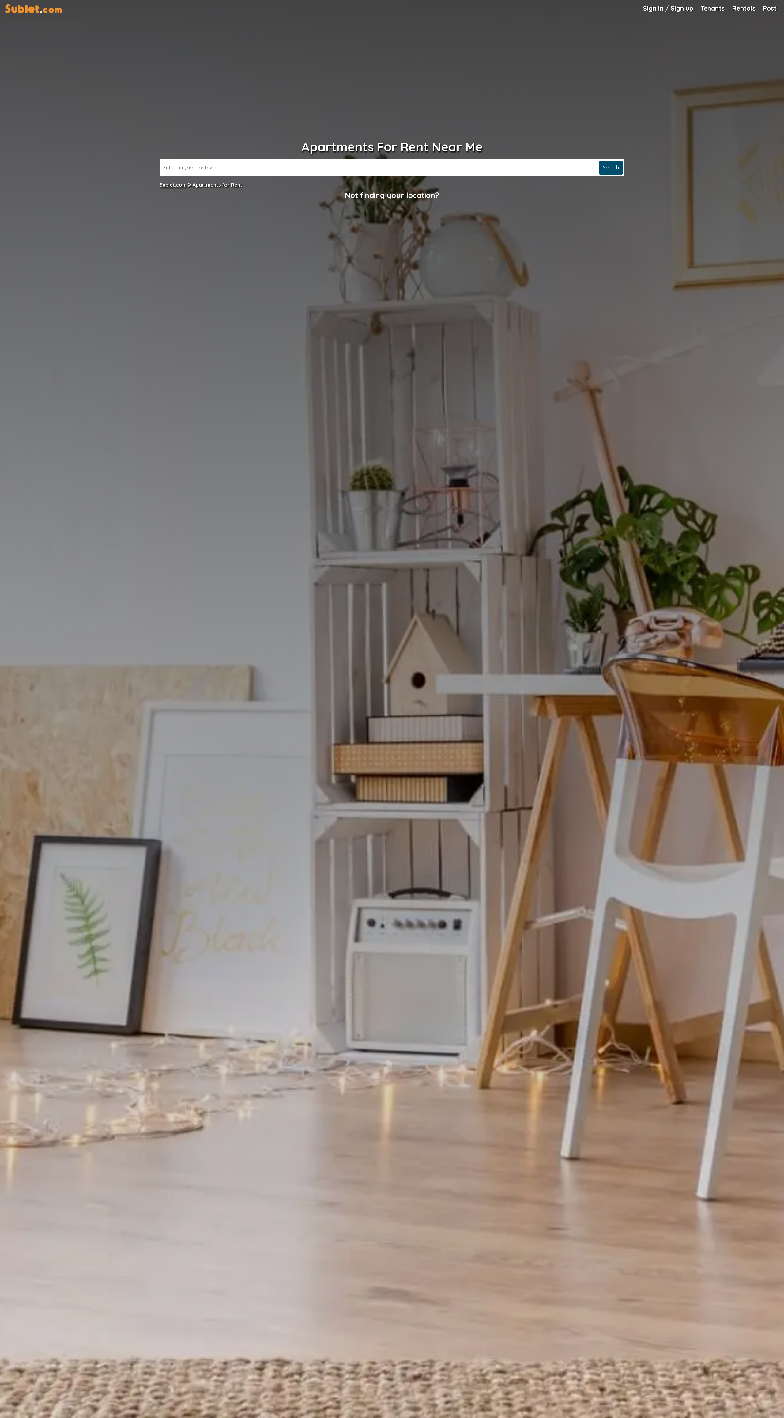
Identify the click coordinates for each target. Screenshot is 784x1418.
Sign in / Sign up (668, 8)
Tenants (713, 8)
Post (770, 8)
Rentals (744, 8)
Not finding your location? (392, 195)
